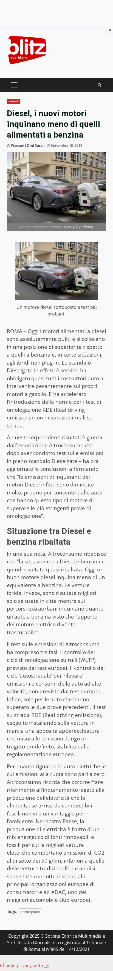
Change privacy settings (24, 965)
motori (13, 101)
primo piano (30, 911)
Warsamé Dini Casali (28, 145)
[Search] (99, 85)
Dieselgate (20, 370)
